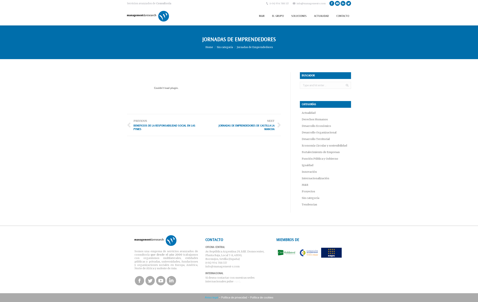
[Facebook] (331, 3)
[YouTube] (337, 3)
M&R (305, 185)
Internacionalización (315, 178)
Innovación (309, 171)
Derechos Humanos (315, 119)
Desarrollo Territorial (316, 139)
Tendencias (309, 204)
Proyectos (308, 191)
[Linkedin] (343, 3)
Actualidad (309, 113)
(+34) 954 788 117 (279, 3)
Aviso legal (211, 297)
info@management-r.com (311, 3)
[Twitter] (348, 3)
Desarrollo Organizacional (319, 132)
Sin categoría (225, 47)
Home (209, 47)
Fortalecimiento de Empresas (321, 152)
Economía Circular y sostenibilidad (324, 145)
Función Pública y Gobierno (320, 158)
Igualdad (307, 165)
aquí (237, 281)
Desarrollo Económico (316, 126)
